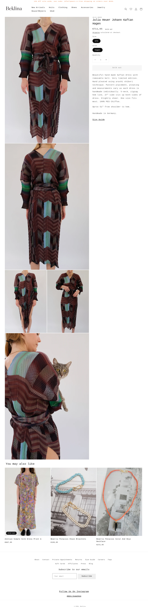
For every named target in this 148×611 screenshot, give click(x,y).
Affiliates (73, 564)
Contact (45, 560)
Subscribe (87, 576)
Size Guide (98, 120)
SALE (52, 11)
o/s (96, 41)
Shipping (96, 32)
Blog (91, 564)
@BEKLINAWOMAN (74, 596)
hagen (97, 50)
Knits (51, 8)
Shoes (74, 8)
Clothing (63, 8)
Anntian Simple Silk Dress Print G (23, 539)
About (36, 560)
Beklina (83, 606)
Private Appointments (62, 560)
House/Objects (39, 11)
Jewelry (101, 8)
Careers (101, 560)
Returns (78, 560)
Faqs (110, 560)
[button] (125, 9)
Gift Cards (60, 564)
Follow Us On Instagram (74, 591)
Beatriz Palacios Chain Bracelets (68, 539)
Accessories (87, 8)
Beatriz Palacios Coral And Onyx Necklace (113, 540)
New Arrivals (38, 8)
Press (83, 564)
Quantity (96, 55)
